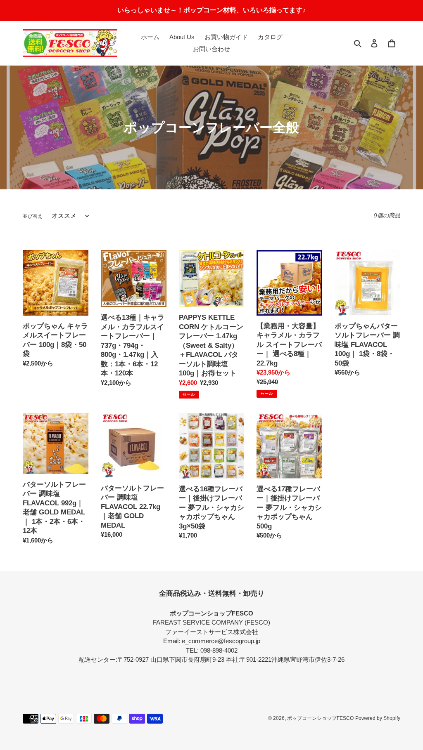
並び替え (33, 216)
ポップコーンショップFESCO (320, 718)
